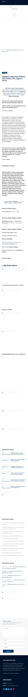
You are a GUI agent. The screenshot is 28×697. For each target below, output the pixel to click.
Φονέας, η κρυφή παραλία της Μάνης (10, 538)
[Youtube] (17, 3)
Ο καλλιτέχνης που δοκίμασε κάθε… (12, 285)
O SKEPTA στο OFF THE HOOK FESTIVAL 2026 (13, 541)
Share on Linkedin (9, 85)
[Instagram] (14, 3)
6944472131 (9, 683)
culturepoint (4, 571)
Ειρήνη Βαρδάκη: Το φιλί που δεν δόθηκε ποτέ (12, 552)
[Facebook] (11, 3)
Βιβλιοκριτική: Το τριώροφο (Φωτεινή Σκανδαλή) (12, 555)
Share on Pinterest (12, 85)
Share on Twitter (6, 85)
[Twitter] (12, 3)
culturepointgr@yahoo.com (12, 685)
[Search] (25, 1)
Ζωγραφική (5, 72)
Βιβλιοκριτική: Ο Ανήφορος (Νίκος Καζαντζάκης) (12, 536)
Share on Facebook (3, 85)
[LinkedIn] (15, 3)
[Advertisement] (14, 33)
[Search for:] (6, 1)
